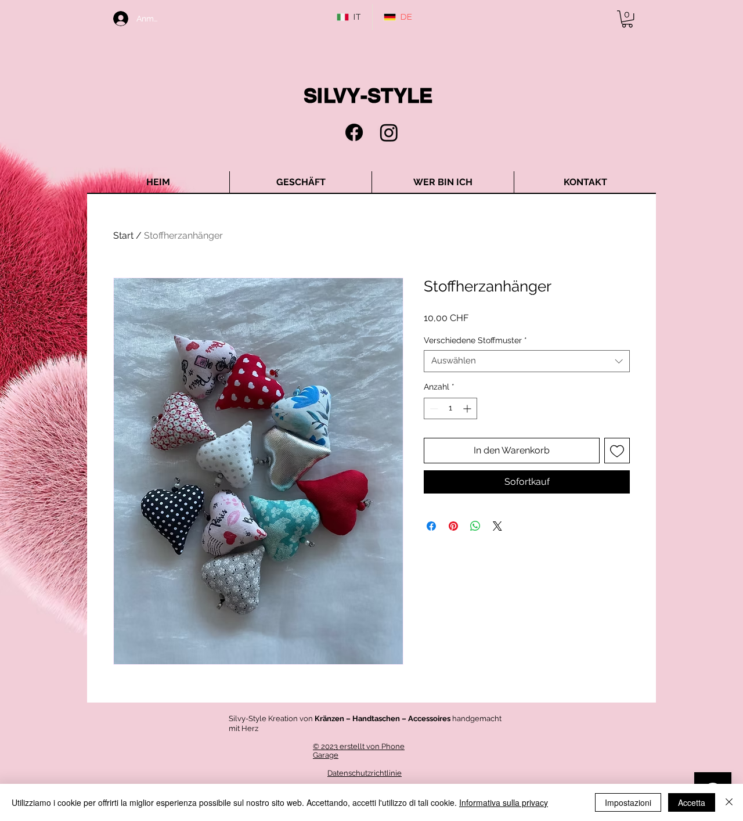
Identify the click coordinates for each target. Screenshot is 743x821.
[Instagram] (389, 132)
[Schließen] (729, 802)
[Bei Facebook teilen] (431, 526)
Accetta (691, 802)
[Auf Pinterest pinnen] (453, 526)
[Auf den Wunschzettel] (617, 450)
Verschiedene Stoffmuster (475, 340)
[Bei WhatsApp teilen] (475, 526)
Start (123, 235)
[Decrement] (432, 408)
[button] (627, 18)
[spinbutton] (450, 408)
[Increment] (468, 408)
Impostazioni (628, 802)
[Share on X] (497, 526)
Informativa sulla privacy (503, 802)
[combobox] (527, 361)
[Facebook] (354, 132)
